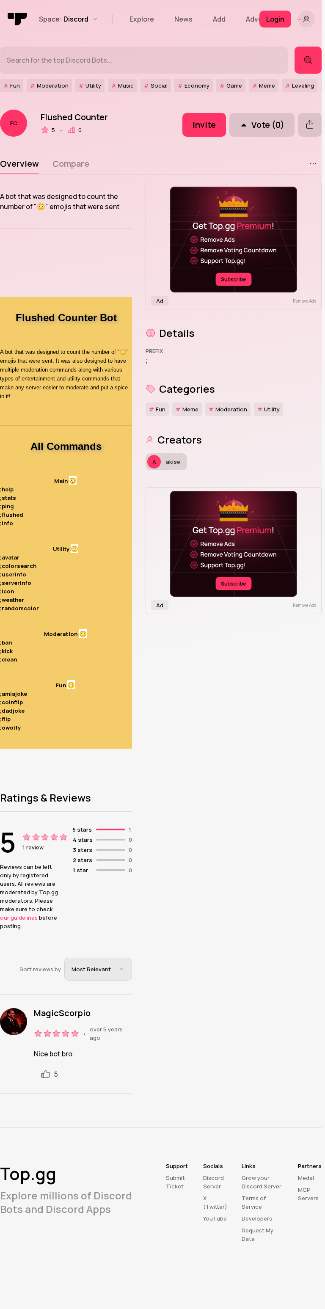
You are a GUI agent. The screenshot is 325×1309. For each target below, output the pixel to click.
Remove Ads (304, 301)
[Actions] (313, 163)
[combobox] (98, 969)
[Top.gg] (18, 19)
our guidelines (19, 917)
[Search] (308, 60)
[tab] (19, 164)
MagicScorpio (62, 1013)
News (183, 19)
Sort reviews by (40, 969)
